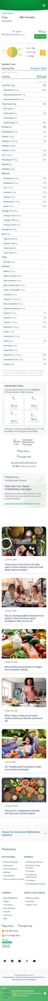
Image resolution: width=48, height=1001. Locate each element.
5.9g (29, 56)
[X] (27, 961)
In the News (8, 905)
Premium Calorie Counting (13, 879)
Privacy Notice (8, 977)
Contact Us (7, 915)
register (23, 431)
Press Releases (9, 908)
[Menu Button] (44, 5)
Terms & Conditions (22, 977)
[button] (24, 451)
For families (30, 880)
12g (30, 48)
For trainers (30, 871)
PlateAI (6, 901)
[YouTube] (34, 961)
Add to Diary (41, 36)
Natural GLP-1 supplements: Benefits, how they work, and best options (22, 812)
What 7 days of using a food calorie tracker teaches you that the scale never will (24, 718)
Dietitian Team (31, 905)
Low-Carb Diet (9, 876)
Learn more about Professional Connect (22, 503)
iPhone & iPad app (10, 862)
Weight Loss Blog (32, 898)
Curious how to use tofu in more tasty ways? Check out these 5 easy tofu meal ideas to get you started (24, 567)
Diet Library (30, 901)
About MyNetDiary (10, 898)
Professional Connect (34, 862)
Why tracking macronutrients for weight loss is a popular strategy (23, 668)
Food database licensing (35, 884)
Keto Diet (6, 872)
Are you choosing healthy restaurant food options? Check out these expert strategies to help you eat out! (24, 618)
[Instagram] (19, 961)
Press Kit (6, 912)
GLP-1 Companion (10, 869)
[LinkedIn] (12, 961)
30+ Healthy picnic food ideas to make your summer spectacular (23, 768)
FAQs (5, 918)
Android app (8, 865)
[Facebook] (5, 961)
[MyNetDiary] (14, 5)
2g (30, 52)
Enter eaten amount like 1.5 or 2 (13, 35)
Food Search (8, 13)
